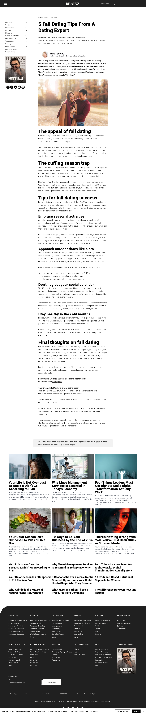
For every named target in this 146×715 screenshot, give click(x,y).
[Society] (26, 44)
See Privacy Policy (91, 711)
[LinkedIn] (15, 87)
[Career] (26, 25)
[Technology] (26, 41)
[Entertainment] (26, 46)
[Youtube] (19, 87)
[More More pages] (36, 637)
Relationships (10, 38)
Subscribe (105, 4)
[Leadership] (26, 27)
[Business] (26, 22)
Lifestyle (8, 33)
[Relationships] (26, 38)
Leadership (9, 27)
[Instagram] (8, 87)
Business (8, 22)
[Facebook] (11, 87)
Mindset (8, 30)
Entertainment (11, 46)
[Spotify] (23, 87)
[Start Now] (30, 492)
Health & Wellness (12, 36)
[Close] (143, 711)
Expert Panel (10, 52)
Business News (11, 49)
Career (7, 25)
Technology (9, 41)
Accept (136, 711)
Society (8, 44)
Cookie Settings (122, 711)
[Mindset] (26, 30)
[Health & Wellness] (26, 35)
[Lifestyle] (26, 33)
